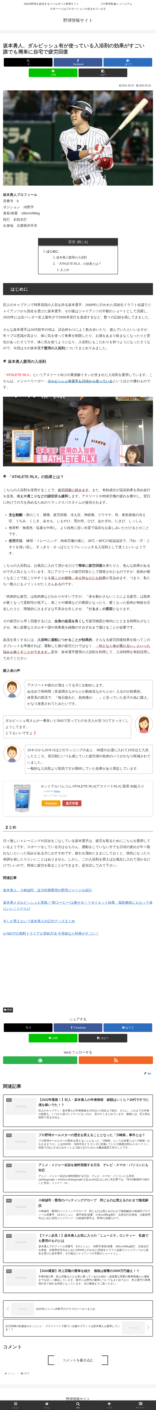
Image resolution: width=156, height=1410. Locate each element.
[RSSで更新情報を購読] (116, 1060)
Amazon (51, 803)
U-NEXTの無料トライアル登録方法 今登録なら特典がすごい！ (51, 933)
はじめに (52, 251)
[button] (103, 72)
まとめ (64, 269)
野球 (9, 1009)
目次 (72, 242)
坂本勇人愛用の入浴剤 (71, 257)
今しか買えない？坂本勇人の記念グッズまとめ (39, 921)
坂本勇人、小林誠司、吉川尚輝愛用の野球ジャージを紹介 (47, 890)
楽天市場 (72, 803)
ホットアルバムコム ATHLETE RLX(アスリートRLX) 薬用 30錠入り (92, 786)
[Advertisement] (78, 969)
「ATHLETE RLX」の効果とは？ (78, 263)
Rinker (57, 791)
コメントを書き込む (78, 1360)
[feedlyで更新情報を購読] (40, 1060)
